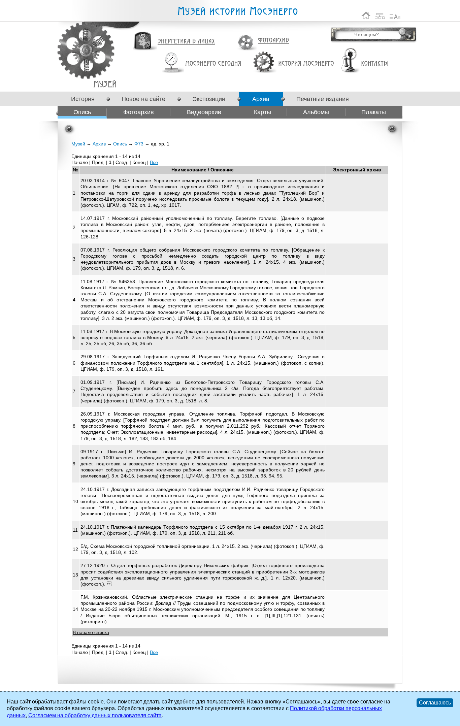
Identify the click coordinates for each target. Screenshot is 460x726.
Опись (82, 112)
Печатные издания (322, 99)
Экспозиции (208, 99)
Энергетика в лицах (186, 41)
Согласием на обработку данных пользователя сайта (95, 715)
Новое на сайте (143, 99)
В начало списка (91, 632)
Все (154, 162)
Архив (260, 99)
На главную (366, 15)
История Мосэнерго (306, 63)
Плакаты (373, 112)
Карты (262, 112)
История (83, 99)
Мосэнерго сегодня (213, 63)
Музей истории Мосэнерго (237, 11)
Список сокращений (395, 15)
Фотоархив (273, 40)
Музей (78, 143)
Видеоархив (204, 112)
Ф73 (105, 84)
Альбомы (316, 112)
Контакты (375, 63)
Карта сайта (380, 15)
